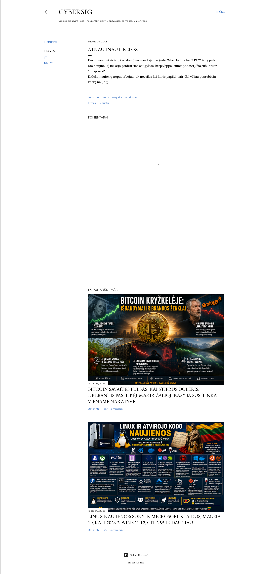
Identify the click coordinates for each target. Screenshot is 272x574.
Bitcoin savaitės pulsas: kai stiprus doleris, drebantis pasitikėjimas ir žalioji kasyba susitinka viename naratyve (152, 395)
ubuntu (49, 63)
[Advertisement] (156, 250)
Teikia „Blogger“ (139, 554)
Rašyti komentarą (112, 408)
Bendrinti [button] (50, 42)
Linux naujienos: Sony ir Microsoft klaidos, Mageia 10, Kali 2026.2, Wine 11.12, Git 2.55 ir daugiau (154, 519)
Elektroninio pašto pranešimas (119, 97)
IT (45, 58)
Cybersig (75, 12)
